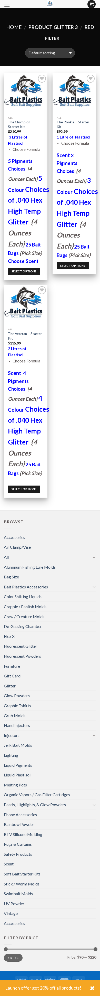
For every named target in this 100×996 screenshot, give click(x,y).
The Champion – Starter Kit (20, 124)
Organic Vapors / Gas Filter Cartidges (37, 794)
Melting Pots (15, 784)
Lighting (11, 755)
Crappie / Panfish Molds (25, 606)
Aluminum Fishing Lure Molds (30, 567)
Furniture (12, 666)
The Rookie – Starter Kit (73, 124)
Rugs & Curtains (18, 844)
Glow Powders (17, 695)
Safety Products (18, 854)
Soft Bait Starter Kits (22, 873)
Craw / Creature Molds (24, 616)
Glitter (10, 685)
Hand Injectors (17, 725)
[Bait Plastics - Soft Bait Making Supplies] (50, 4)
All (6, 557)
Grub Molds (14, 715)
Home (14, 27)
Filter (13, 958)
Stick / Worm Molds (21, 883)
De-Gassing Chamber (23, 626)
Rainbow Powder (19, 824)
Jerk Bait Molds (18, 745)
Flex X (9, 636)
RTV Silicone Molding (23, 834)
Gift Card (12, 675)
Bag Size (11, 576)
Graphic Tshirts (17, 705)
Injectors (11, 735)
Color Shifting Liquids (23, 596)
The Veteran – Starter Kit (25, 336)
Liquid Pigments (18, 765)
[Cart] (91, 4)
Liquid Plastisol (17, 774)
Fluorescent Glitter (20, 646)
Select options (24, 271)
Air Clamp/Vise (17, 547)
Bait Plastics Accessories (26, 586)
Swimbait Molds (18, 893)
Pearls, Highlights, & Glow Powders (35, 804)
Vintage (11, 913)
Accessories (14, 537)
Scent (9, 863)
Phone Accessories (20, 814)
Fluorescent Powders (22, 656)
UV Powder (14, 903)
